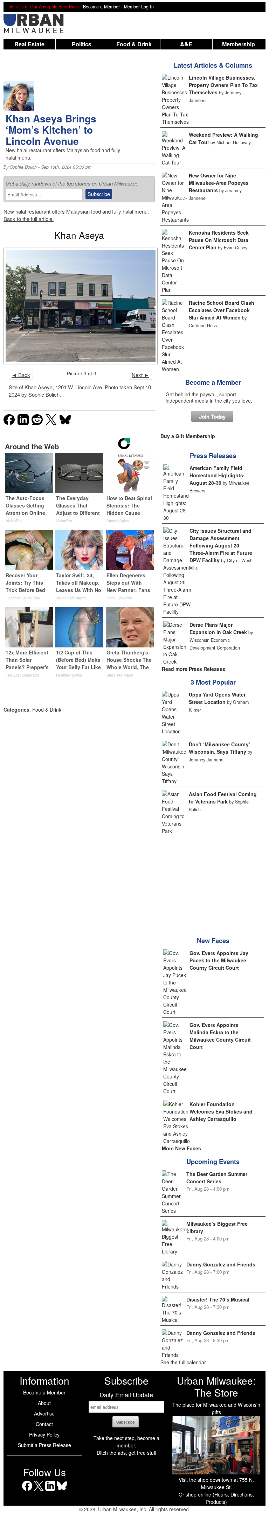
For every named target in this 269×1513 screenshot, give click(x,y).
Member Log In (139, 7)
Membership (238, 44)
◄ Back (21, 374)
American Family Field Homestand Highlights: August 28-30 (217, 475)
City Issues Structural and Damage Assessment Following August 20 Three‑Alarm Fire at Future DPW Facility (220, 545)
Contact (44, 1423)
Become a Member (213, 382)
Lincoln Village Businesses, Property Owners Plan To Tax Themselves (223, 85)
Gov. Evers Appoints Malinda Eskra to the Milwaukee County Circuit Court (220, 1035)
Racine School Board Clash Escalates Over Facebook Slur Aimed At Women (221, 310)
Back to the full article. (29, 218)
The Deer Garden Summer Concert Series (216, 1177)
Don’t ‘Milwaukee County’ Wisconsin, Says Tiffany (219, 748)
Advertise (44, 1413)
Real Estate (29, 44)
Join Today (212, 416)
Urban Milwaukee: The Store (216, 1386)
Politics (81, 44)
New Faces (213, 940)
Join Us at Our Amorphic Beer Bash (44, 7)
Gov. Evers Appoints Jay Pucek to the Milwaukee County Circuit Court (218, 960)
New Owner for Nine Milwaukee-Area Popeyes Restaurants (219, 183)
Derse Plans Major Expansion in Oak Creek (218, 628)
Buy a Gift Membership (187, 435)
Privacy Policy (44, 1434)
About (44, 1402)
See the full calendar (183, 1362)
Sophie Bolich (23, 167)
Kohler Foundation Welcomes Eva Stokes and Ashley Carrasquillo (221, 1111)
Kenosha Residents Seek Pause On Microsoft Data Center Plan (219, 240)
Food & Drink (134, 44)
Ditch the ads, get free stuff (126, 1452)
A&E (186, 44)
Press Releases (213, 455)
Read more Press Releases (193, 668)
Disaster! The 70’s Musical (217, 1299)
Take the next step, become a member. (126, 1441)
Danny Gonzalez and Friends (220, 1264)
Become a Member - (103, 7)
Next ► (140, 374)
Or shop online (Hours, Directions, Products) (216, 1498)
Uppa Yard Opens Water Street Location (217, 698)
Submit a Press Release (44, 1444)
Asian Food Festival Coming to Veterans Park (223, 798)
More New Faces (181, 1148)
